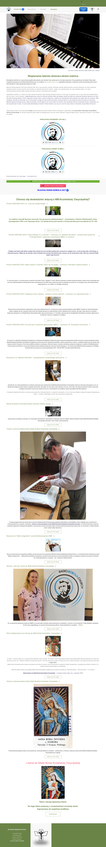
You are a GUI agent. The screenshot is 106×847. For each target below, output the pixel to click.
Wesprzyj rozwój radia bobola (54, 185)
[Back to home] (9, 9)
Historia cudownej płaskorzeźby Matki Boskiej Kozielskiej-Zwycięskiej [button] (32, 681)
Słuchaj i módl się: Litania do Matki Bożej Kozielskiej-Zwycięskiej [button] (30, 566)
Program (43, 9)
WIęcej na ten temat (53, 230)
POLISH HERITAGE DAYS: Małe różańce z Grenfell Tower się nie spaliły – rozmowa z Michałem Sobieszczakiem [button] (47, 265)
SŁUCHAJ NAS (18, 9)
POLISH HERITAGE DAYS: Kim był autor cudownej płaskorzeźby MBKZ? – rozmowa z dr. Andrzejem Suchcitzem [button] (47, 325)
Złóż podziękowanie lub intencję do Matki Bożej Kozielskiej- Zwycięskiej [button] (33, 633)
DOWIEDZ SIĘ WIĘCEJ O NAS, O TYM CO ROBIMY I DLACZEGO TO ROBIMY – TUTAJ (54, 181)
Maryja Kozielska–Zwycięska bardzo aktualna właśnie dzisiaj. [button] (28, 404)
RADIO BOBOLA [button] (32, 9)
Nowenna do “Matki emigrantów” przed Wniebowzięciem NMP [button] (29, 536)
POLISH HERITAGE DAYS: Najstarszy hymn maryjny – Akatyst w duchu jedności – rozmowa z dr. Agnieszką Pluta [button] (47, 294)
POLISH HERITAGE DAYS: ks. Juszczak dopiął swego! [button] (25, 204)
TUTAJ (80, 625)
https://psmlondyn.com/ (51, 82)
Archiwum (54, 9)
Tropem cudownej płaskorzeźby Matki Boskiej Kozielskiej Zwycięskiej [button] (31, 429)
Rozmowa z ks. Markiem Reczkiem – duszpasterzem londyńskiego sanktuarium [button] (35, 358)
